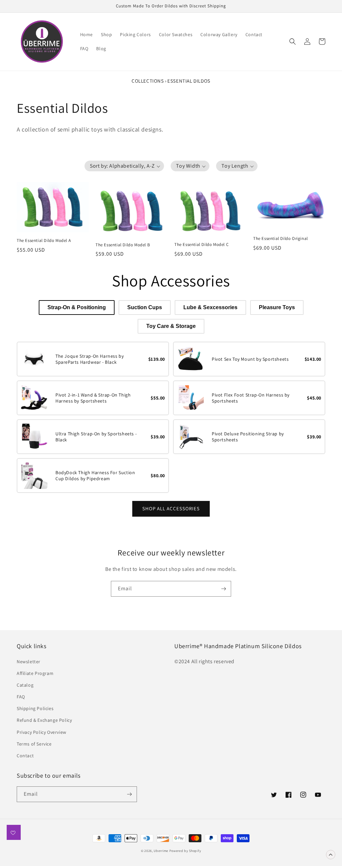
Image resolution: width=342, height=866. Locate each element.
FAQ (21, 697)
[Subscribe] (223, 589)
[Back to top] (330, 854)
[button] (292, 41)
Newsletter (28, 662)
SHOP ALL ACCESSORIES (171, 508)
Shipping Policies (35, 708)
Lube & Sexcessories (210, 307)
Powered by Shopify (185, 851)
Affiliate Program (35, 673)
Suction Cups (144, 307)
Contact (25, 756)
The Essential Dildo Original (280, 238)
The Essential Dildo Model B (123, 245)
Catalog (25, 685)
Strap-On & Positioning (76, 307)
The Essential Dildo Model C (201, 244)
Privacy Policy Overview (41, 732)
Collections (148, 81)
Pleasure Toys (277, 307)
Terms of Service (34, 744)
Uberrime (161, 851)
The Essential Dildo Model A (44, 240)
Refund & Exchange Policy (44, 720)
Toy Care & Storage (171, 326)
